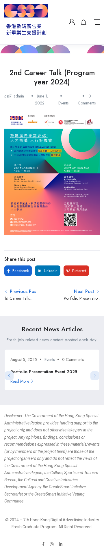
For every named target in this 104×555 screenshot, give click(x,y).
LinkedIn (50, 271)
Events (63, 103)
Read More (19, 381)
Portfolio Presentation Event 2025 (43, 371)
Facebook (20, 271)
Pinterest (78, 271)
